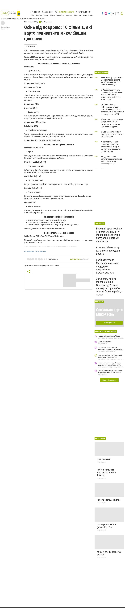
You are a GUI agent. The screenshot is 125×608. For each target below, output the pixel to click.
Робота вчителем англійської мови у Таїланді (106, 472)
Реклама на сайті (66, 12)
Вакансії (46, 15)
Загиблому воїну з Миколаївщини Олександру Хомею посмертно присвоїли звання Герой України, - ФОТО (109, 286)
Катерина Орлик (5, 27)
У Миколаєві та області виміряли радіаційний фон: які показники (112, 134)
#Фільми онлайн (29, 251)
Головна (3, 18)
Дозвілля (39, 15)
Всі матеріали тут (109, 323)
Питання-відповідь (88, 15)
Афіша (32, 15)
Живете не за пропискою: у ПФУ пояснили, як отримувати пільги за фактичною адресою (112, 123)
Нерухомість (60, 15)
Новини (36, 12)
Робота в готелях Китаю (109, 499)
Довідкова (77, 15)
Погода (52, 15)
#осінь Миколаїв (40, 251)
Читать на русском (30, 46)
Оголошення (84, 12)
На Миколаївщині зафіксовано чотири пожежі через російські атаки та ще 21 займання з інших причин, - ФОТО (112, 109)
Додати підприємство (109, 380)
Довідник (48, 12)
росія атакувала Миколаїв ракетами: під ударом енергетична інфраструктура (107, 266)
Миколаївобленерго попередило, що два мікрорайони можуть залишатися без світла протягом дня (111, 146)
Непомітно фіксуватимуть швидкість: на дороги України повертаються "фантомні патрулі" (112, 81)
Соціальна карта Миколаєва (109, 312)
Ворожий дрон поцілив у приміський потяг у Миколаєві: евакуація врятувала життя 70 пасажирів (109, 235)
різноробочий (103, 459)
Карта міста (69, 15)
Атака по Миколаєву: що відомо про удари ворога (108, 250)
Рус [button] (113, 13)
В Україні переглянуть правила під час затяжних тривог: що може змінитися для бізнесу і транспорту (112, 95)
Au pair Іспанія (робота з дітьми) (109, 553)
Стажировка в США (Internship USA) (106, 526)
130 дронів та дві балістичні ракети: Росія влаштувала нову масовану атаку (111, 160)
